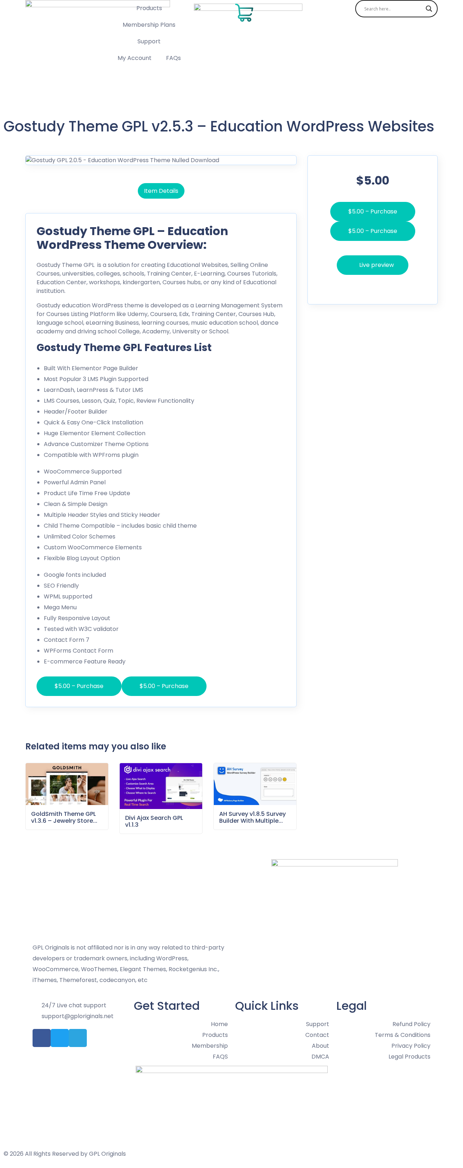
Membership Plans (149, 25)
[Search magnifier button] (429, 9)
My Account (135, 58)
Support (149, 41)
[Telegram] (78, 1038)
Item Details (161, 191)
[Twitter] (60, 1038)
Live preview (376, 245)
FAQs (173, 58)
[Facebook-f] (42, 1038)
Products (149, 8)
